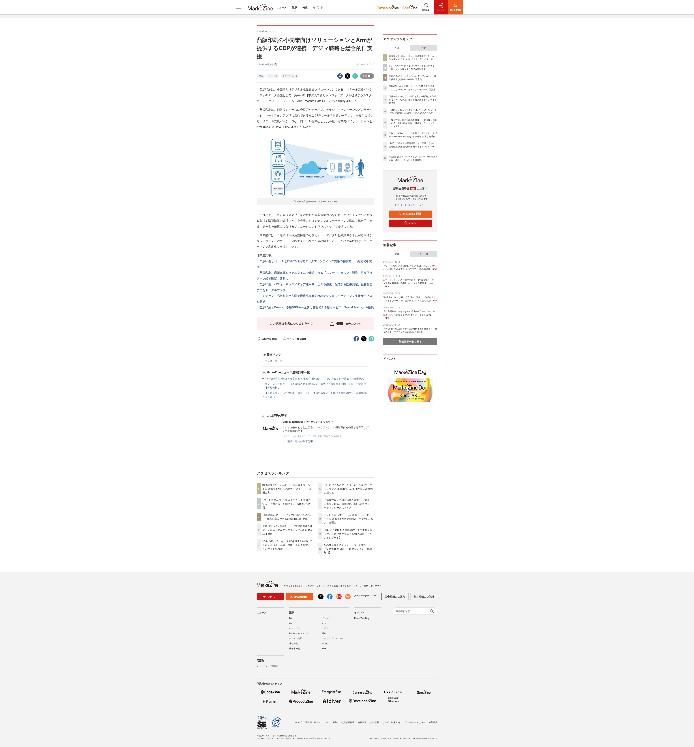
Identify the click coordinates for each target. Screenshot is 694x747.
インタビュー (328, 618)
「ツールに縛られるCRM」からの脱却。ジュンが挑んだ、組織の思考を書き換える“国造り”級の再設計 (409, 267)
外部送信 (433, 722)
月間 (424, 47)
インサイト (294, 628)
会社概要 (374, 722)
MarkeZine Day (361, 618)
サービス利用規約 (391, 722)
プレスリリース (273, 361)
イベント (318, 7)
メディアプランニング (332, 638)
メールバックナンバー (412, 205)
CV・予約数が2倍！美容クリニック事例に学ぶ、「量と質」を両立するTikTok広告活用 (286, 503)
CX (290, 623)
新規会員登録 (411, 214)
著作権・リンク (312, 722)
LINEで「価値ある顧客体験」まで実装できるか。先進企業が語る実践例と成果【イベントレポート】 (348, 533)
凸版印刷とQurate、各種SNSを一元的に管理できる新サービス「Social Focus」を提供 (317, 307)
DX (290, 618)
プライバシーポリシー (414, 722)
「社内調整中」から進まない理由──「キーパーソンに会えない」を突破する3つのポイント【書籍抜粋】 (409, 313)
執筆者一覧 (294, 648)
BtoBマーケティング (299, 633)
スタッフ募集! (331, 722)
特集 (305, 7)
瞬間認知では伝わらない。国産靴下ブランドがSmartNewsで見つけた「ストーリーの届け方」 (286, 488)
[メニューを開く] (238, 7)
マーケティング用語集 (267, 666)
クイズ (325, 628)
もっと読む (268, 396)
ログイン (412, 223)
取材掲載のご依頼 (424, 596)
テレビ (325, 643)
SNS (324, 648)
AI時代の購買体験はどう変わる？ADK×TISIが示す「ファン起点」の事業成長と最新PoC (314, 378)
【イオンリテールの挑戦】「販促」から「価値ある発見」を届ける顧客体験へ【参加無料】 (317, 393)
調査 (324, 633)
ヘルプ (298, 722)
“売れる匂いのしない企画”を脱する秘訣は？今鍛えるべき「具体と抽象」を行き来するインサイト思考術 (287, 544)
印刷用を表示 (269, 339)
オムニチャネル (289, 75)
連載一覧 (293, 643)
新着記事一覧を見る (410, 341)
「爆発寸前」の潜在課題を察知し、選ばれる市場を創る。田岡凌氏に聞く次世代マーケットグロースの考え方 (348, 503)
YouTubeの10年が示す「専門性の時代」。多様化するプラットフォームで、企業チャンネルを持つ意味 (409, 299)
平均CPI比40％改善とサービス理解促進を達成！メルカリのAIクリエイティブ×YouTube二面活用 (287, 529)
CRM (261, 75)
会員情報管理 (347, 722)
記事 (294, 7)
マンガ (325, 623)
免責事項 (362, 722)
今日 (397, 47)
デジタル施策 (295, 638)
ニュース (282, 7)
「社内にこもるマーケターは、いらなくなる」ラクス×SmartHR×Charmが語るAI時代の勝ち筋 (348, 488)
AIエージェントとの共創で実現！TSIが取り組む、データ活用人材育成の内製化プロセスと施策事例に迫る (409, 281)
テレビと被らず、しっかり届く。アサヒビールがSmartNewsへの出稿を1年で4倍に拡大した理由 (348, 518)
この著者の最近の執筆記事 (297, 441)
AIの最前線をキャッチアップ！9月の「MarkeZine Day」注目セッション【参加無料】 (348, 548)
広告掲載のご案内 (395, 596)
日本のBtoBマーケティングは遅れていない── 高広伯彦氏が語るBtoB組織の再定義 (286, 516)
